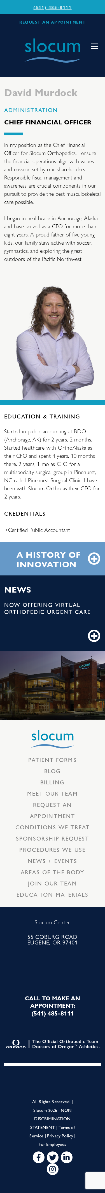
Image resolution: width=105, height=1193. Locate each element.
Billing (52, 782)
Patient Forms (52, 759)
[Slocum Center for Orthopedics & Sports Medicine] (52, 50)
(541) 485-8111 (52, 7)
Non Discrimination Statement (51, 1118)
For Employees (52, 1144)
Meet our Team (52, 793)
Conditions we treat (52, 827)
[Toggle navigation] (94, 46)
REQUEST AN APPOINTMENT (52, 22)
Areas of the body (52, 872)
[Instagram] (53, 1169)
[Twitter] (53, 1157)
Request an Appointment (52, 810)
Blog (52, 771)
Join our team (52, 883)
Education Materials (53, 894)
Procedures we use (52, 849)
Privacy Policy (60, 1135)
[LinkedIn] (67, 1157)
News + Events (52, 861)
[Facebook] (39, 1157)
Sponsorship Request (52, 838)
